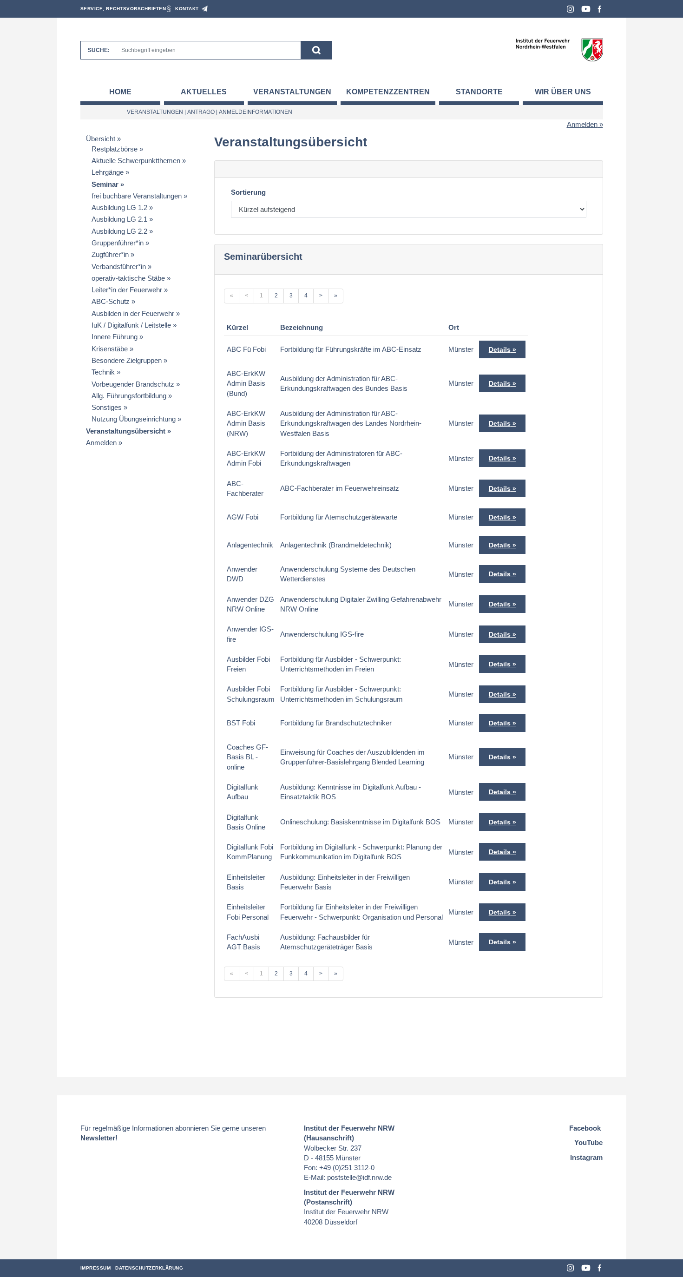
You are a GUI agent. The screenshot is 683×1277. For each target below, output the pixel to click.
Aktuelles (204, 92)
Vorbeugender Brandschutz (133, 384)
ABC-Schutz (111, 301)
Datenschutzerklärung (149, 1267)
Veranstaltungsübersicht (125, 431)
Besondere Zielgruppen (127, 360)
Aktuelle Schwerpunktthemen (136, 161)
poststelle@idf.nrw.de (359, 1177)
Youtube (586, 9)
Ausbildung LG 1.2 (119, 207)
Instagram (570, 9)
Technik (103, 372)
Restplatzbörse (115, 149)
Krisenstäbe (110, 349)
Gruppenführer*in (118, 243)
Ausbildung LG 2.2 (119, 231)
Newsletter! (99, 1138)
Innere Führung (115, 337)
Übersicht (100, 139)
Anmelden (582, 124)
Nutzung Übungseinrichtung (134, 419)
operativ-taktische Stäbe (128, 278)
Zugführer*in (110, 254)
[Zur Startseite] (559, 49)
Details (500, 349)
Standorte (479, 92)
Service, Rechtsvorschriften (123, 8)
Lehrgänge (108, 172)
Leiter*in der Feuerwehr (127, 290)
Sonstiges (107, 407)
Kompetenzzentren (388, 92)
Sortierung (248, 192)
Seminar (105, 184)
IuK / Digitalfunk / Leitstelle (131, 325)
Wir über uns (563, 92)
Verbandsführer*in (119, 266)
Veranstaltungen (292, 92)
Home (120, 92)
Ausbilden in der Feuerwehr (133, 313)
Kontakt (187, 8)
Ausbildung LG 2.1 (119, 219)
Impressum (95, 1267)
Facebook (599, 9)
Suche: (99, 50)
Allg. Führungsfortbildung (129, 396)
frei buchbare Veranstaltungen (137, 196)
